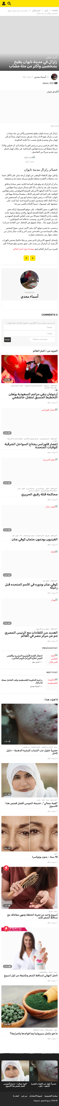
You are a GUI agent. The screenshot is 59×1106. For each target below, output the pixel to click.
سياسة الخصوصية (51, 1096)
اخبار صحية (53, 800)
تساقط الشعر (43, 972)
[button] (9, 3)
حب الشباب (26, 747)
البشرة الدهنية (35, 747)
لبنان (19, 488)
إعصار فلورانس (44, 439)
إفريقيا (47, 535)
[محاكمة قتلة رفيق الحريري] (29, 472)
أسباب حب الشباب (47, 747)
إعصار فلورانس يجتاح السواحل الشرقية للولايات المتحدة (31, 445)
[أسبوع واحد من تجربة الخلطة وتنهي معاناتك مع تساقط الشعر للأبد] (29, 888)
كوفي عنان (15, 535)
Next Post (26, 258)
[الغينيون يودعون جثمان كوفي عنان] (29, 519)
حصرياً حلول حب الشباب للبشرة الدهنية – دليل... (43, 1085)
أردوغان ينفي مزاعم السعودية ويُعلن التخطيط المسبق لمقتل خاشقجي (33, 395)
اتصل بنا (16, 1096)
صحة (55, 747)
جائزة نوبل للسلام (28, 535)
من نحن (24, 1096)
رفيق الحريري (40, 488)
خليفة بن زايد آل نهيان (42, 629)
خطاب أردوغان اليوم (17, 385)
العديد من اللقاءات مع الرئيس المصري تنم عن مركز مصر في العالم (31, 634)
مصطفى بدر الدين (34, 490)
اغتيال (47, 488)
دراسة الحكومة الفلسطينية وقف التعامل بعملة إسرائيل (21, 681)
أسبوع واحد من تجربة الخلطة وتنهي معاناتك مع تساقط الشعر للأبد (32, 916)
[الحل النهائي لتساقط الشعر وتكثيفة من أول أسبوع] (29, 948)
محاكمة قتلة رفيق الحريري (49, 490)
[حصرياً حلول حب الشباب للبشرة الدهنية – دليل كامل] (29, 724)
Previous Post (32, 258)
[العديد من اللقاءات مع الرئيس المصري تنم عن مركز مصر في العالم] (29, 612)
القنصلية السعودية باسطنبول (33, 385)
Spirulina (49, 1030)
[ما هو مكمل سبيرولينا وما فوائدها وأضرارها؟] (29, 1006)
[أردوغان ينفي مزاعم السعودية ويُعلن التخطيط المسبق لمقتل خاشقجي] (29, 369)
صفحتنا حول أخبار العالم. (24, 249)
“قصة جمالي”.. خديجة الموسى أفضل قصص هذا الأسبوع (31, 805)
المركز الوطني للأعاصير (31, 439)
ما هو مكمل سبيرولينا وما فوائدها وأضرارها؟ (34, 1033)
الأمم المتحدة (40, 535)
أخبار (55, 854)
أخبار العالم (51, 57)
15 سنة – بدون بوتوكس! (45, 856)
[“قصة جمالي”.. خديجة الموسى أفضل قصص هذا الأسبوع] (29, 780)
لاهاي (23, 488)
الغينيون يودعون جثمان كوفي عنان (35, 539)
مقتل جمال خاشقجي (50, 387)
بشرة (38, 800)
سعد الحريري (30, 488)
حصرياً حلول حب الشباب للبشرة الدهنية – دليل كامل (32, 752)
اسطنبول (46, 385)
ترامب (55, 441)
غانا (21, 535)
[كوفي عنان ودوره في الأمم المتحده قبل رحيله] (29, 564)
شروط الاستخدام (36, 1096)
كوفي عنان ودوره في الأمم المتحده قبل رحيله (31, 586)
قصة (43, 800)
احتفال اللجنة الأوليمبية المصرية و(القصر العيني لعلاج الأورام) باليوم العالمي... (24, 656)
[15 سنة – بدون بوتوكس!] (29, 834)
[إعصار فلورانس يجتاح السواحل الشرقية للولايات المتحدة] (29, 422)
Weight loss (38, 1030)
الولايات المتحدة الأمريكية (15, 439)
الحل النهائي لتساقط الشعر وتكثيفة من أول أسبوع (31, 975)
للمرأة (51, 911)
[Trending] (6, 868)
